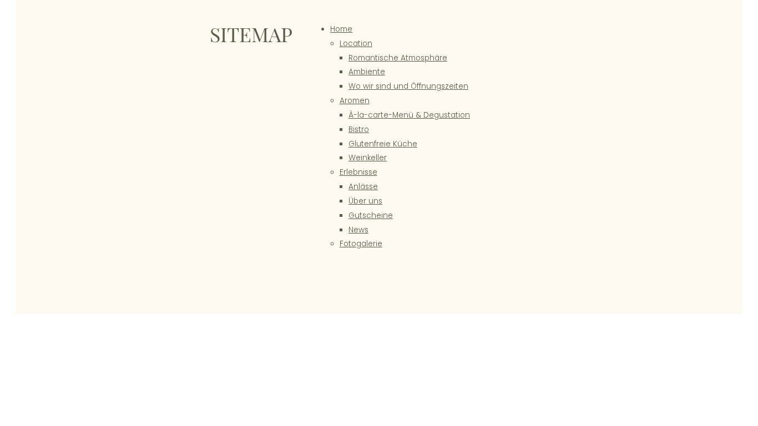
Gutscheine (370, 215)
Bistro (358, 129)
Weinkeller (367, 158)
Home (341, 29)
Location (356, 43)
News (358, 230)
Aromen (355, 100)
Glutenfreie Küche (382, 144)
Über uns (365, 201)
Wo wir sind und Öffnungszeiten (408, 86)
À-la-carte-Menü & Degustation (409, 115)
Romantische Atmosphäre (397, 58)
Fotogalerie (361, 244)
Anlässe (363, 186)
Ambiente (366, 72)
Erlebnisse (358, 172)
